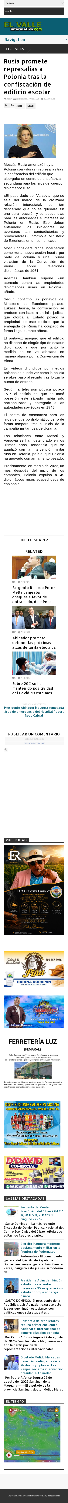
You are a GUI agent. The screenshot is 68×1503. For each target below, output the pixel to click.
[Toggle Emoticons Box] (6, 750)
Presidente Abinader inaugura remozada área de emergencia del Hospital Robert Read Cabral (34, 711)
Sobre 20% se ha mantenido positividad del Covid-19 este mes (32, 688)
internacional (21, 98)
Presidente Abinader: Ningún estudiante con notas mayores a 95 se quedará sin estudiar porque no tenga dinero (42, 1288)
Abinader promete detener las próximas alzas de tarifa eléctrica (34, 643)
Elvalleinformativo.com (32, 1495)
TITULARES (14, 49)
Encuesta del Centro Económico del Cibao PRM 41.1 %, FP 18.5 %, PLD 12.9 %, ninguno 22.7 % (42, 1213)
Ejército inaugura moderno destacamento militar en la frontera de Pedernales (40, 1247)
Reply (9, 98)
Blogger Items (54, 1495)
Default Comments (34, 739)
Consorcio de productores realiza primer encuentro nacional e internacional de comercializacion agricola (40, 1327)
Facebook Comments (34, 743)
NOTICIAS (34, 98)
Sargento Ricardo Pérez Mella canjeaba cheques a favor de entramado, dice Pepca (34, 594)
